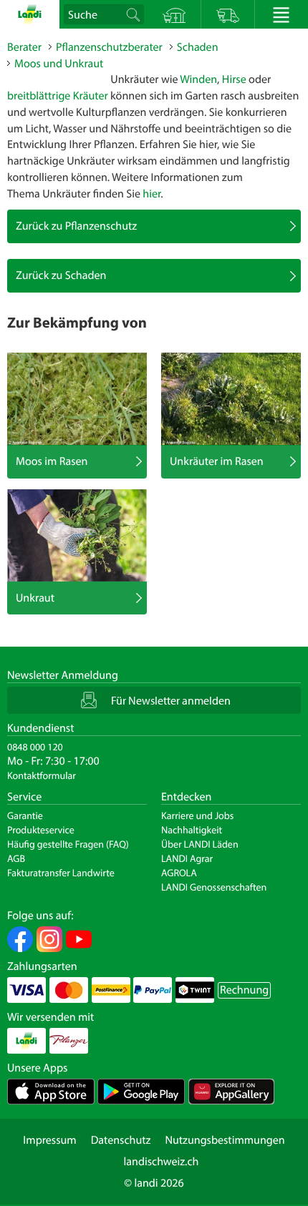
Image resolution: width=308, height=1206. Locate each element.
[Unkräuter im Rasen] (231, 399)
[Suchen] (133, 14)
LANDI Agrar (187, 858)
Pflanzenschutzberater (109, 47)
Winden (198, 79)
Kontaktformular (41, 775)
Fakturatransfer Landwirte (61, 872)
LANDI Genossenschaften (213, 887)
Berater (24, 47)
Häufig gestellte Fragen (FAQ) (68, 844)
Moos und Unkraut (58, 64)
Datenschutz (121, 1140)
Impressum (49, 1140)
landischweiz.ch (161, 1161)
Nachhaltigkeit (191, 829)
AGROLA (179, 872)
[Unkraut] (77, 535)
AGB (16, 858)
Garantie (25, 815)
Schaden (197, 47)
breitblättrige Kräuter (57, 96)
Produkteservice (40, 829)
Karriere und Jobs (197, 815)
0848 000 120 (35, 746)
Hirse (234, 79)
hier (151, 194)
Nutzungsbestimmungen (224, 1140)
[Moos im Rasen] (77, 399)
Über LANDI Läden (200, 844)
